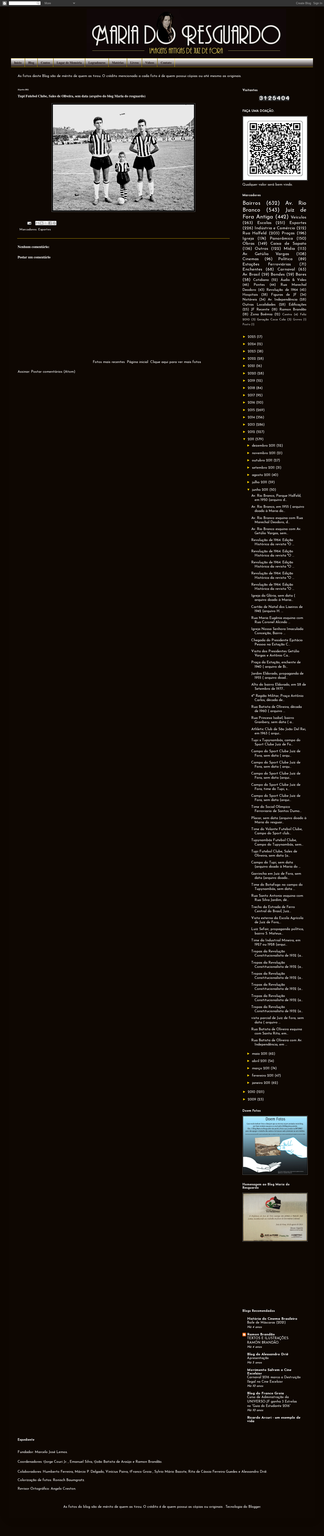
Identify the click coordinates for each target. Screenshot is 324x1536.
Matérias (118, 62)
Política (285, 259)
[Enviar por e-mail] (37, 223)
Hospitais (250, 295)
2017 (252, 395)
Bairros (251, 203)
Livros (134, 62)
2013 (252, 425)
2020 (252, 373)
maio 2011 (260, 1054)
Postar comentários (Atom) (53, 372)
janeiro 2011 (261, 1083)
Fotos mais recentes (109, 362)
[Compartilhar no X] (46, 223)
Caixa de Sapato (288, 244)
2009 (252, 1099)
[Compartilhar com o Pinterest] (54, 223)
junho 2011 (260, 490)
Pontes (259, 285)
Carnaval (286, 269)
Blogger (254, 1507)
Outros (261, 249)
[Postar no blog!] (41, 223)
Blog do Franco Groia (265, 1393)
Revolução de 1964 (282, 290)
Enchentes (252, 269)
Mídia (289, 249)
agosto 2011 (262, 475)
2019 (252, 381)
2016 (252, 402)
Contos (45, 62)
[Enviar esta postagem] (29, 223)
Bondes (278, 275)
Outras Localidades (259, 304)
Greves (297, 319)
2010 (252, 1092)
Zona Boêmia (261, 314)
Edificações (297, 304)
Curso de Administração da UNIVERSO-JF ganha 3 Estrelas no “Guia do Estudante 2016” (272, 1402)
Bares (301, 275)
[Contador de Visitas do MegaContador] (274, 100)
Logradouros (96, 62)
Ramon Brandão (292, 309)
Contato (166, 62)
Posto (246, 324)
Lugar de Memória (69, 62)
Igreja (248, 239)
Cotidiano (261, 280)
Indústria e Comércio (275, 228)
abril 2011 (260, 1061)
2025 (252, 337)
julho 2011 (260, 482)
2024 (252, 344)
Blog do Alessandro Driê (267, 1354)
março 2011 (261, 1068)
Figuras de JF (284, 295)
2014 (252, 417)
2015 (252, 410)
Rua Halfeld (254, 233)
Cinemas (250, 259)
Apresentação (258, 1358)
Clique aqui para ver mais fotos (175, 362)
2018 (252, 388)
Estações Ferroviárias (266, 264)
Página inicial (137, 362)
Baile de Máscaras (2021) (266, 1322)
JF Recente (260, 309)
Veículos (298, 217)
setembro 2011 (264, 468)
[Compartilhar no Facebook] (50, 223)
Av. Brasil (251, 275)
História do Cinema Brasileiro (272, 1319)
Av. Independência (283, 299)
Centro (287, 314)
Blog (31, 62)
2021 (252, 366)
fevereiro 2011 (263, 1075)
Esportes (44, 229)
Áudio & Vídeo (293, 280)
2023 (252, 351)
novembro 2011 (264, 453)
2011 (251, 439)
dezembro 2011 (264, 445)
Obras (248, 244)
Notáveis (249, 299)
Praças (288, 233)
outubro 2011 (263, 460)
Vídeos (149, 62)
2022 (252, 359)
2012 (252, 432)
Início (18, 62)
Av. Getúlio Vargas (265, 254)
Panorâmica (281, 239)
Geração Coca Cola (271, 319)
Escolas (264, 223)
